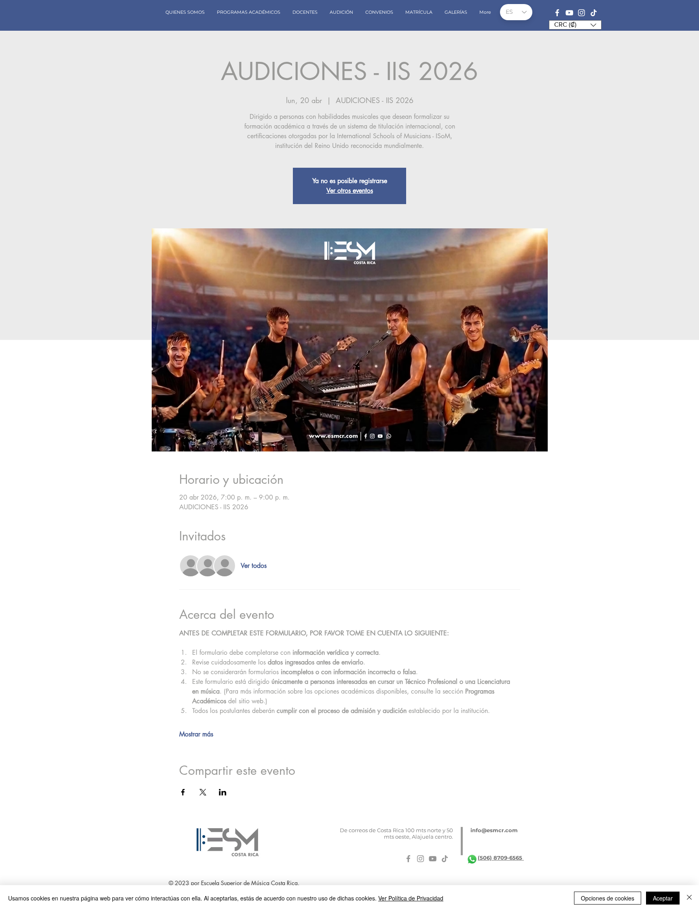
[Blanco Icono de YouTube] (569, 12)
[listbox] (575, 25)
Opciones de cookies (607, 898)
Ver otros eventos (349, 190)
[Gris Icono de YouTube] (432, 858)
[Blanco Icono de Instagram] (581, 12)
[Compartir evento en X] (203, 792)
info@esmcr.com (494, 830)
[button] (575, 25)
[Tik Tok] (593, 12)
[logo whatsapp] (472, 859)
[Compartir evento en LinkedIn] (223, 792)
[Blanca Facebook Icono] (557, 12)
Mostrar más (196, 734)
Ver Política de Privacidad (410, 898)
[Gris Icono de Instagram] (420, 858)
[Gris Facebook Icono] (408, 858)
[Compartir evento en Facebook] (183, 792)
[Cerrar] (689, 898)
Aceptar (663, 898)
